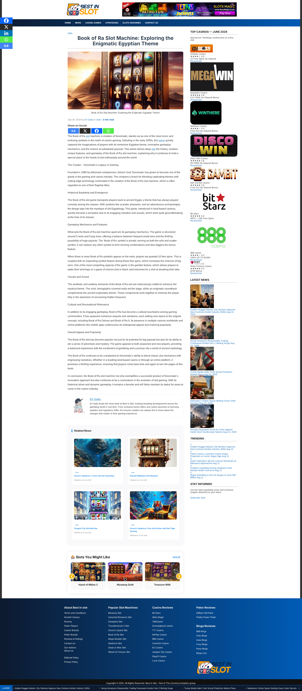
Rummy (68, 621)
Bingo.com (201, 653)
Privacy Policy (71, 662)
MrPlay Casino (159, 634)
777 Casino (158, 630)
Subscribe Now (197, 497)
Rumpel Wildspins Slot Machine (144, 476)
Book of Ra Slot (116, 634)
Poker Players (71, 626)
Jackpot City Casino (162, 652)
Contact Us (151, 23)
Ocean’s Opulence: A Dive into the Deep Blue (94, 476)
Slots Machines (132, 23)
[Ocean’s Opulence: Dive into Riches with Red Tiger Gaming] (153, 507)
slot (88, 136)
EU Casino (157, 647)
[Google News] (73, 131)
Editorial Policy (71, 657)
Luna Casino (158, 660)
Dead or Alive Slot (117, 647)
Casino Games (93, 23)
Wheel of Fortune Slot (119, 652)
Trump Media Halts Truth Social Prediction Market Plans (209, 688)
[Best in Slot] (83, 16)
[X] (85, 131)
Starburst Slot (115, 643)
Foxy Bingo (201, 644)
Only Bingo (201, 635)
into (153, 149)
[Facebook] (96, 131)
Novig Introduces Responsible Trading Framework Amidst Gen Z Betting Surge (136, 688)
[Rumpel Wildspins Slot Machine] (153, 454)
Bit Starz (156, 613)
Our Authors (70, 647)
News (78, 23)
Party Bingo (202, 648)
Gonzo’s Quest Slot (117, 630)
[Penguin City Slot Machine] (97, 507)
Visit (200, 61)
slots (70, 33)
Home (68, 23)
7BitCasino (157, 621)
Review (194, 61)
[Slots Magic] (179, 15)
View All (176, 557)
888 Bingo (201, 631)
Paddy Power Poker (206, 617)
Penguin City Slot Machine (85, 528)
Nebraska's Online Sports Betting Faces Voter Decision (271, 688)
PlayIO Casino (159, 656)
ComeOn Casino (160, 643)
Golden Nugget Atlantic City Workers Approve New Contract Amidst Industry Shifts (51, 688)
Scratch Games (72, 617)
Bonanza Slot (114, 613)
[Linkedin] (6, 33)
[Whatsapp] (108, 131)
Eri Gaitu (89, 119)
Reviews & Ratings (73, 639)
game (162, 140)
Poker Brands (71, 634)
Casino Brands (71, 630)
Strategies (111, 23)
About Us (68, 650)
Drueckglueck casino (162, 626)
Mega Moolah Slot (117, 639)
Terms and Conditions (75, 613)
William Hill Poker (204, 613)
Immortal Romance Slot (120, 617)
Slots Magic (158, 617)
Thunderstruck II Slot (118, 626)
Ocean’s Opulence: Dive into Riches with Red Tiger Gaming (152, 529)
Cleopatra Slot (115, 621)
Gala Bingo (201, 640)
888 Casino (158, 639)
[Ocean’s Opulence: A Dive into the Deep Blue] (97, 454)
